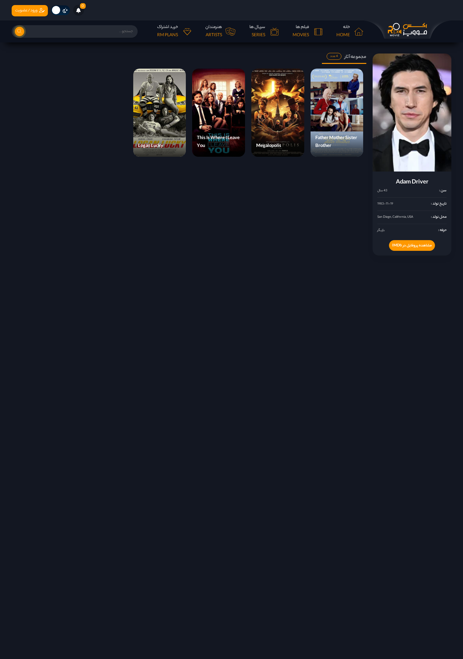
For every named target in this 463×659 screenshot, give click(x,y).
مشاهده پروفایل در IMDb (412, 246)
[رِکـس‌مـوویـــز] (407, 29)
